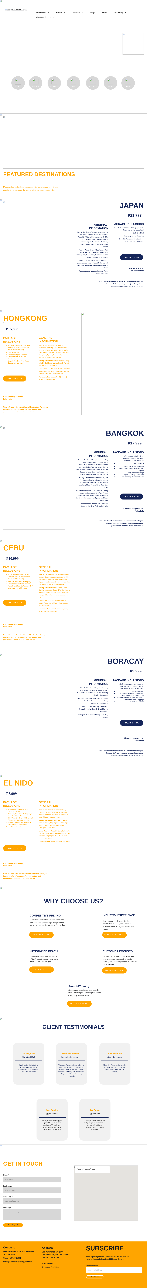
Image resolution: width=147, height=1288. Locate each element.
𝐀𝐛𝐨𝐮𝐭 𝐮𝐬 (76, 13)
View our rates (41, 935)
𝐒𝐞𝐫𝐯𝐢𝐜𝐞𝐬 (59, 13)
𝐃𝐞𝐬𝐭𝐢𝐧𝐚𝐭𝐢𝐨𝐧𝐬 (41, 13)
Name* (6, 1175)
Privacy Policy (47, 1263)
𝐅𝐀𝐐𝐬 (92, 13)
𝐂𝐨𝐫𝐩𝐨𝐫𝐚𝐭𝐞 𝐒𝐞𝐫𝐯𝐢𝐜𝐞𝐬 (43, 17)
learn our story (114, 935)
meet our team (114, 970)
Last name (7, 1186)
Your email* (8, 1197)
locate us (41, 969)
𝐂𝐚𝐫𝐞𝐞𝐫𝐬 (104, 13)
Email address (92, 1266)
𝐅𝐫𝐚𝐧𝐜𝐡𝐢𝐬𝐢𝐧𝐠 (118, 13)
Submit (13, 1225)
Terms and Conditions (50, 1267)
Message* (7, 1208)
